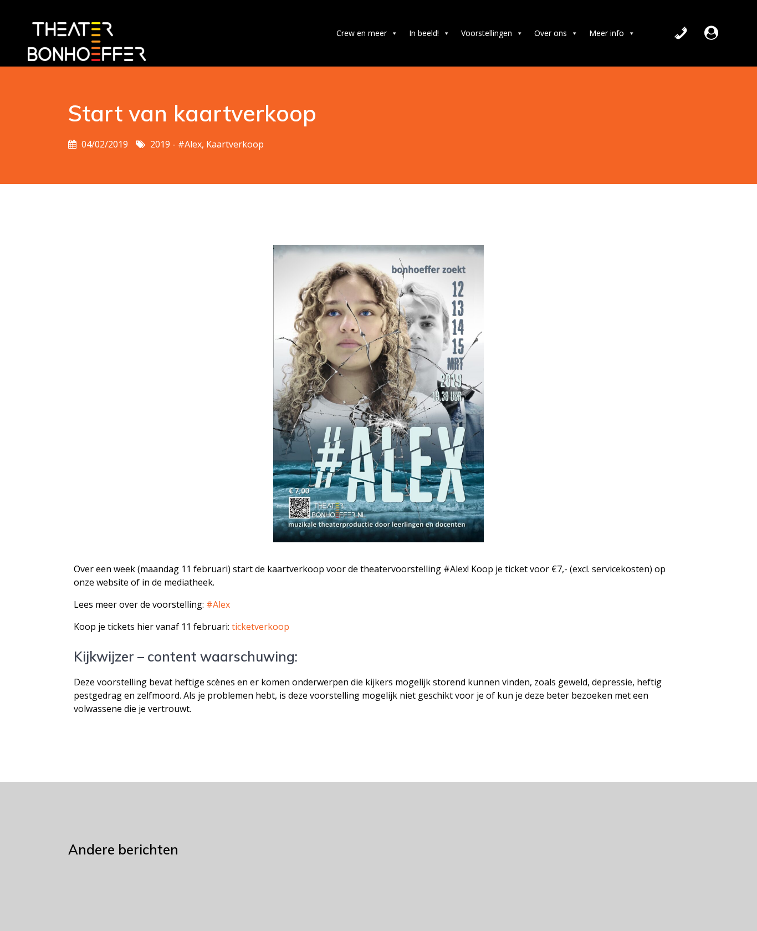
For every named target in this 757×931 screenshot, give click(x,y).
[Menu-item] (729, 33)
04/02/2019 (104, 144)
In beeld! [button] (424, 33)
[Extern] (711, 33)
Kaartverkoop (235, 144)
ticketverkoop (259, 626)
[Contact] (680, 33)
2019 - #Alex (176, 144)
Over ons (550, 33)
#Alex (218, 604)
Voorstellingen (486, 33)
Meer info (606, 33)
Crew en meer (361, 33)
